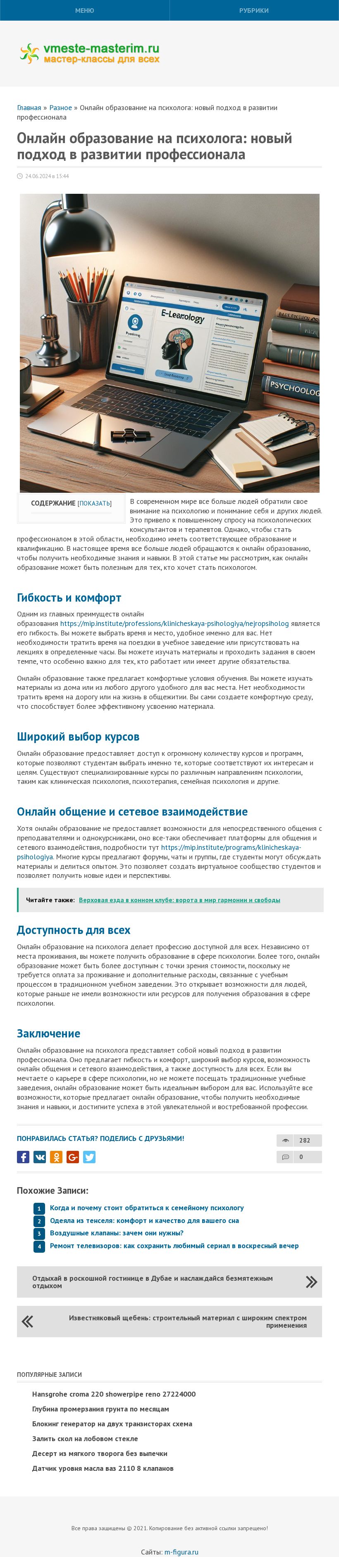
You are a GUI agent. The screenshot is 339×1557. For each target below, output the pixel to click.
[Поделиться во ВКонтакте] (39, 1157)
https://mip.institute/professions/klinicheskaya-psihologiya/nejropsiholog (174, 623)
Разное (60, 107)
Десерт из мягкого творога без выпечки (99, 1453)
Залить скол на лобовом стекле (85, 1438)
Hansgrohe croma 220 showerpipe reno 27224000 (114, 1394)
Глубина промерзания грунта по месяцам (100, 1409)
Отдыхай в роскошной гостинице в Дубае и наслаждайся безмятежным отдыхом (152, 1281)
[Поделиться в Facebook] (23, 1157)
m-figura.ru (181, 1552)
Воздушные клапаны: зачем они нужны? (117, 1232)
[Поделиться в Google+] (73, 1157)
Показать (94, 503)
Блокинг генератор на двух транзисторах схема (112, 1423)
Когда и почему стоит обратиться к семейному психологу (147, 1207)
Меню (84, 10)
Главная (29, 107)
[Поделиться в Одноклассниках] (56, 1157)
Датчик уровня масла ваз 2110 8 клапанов (103, 1468)
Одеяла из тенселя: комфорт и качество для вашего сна (144, 1220)
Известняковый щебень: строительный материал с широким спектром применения (188, 1321)
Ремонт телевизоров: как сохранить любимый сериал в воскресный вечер (174, 1245)
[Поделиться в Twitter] (89, 1157)
